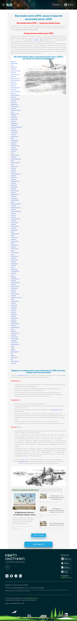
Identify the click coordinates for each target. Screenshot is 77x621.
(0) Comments (17, 528)
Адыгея (13, 61)
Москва (13, 189)
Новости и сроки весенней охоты (25, 490)
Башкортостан (15, 78)
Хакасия (13, 331)
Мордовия (14, 187)
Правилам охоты (22, 375)
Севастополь (15, 286)
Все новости (38, 544)
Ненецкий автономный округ (15, 200)
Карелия (13, 144)
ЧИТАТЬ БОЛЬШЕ (38, 535)
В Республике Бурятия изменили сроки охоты (56, 524)
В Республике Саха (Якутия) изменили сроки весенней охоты (56, 497)
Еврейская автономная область (14, 106)
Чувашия (14, 340)
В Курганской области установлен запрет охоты (24, 514)
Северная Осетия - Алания (14, 290)
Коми (12, 153)
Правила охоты (23, 461)
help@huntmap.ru (66, 578)
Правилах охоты (56, 410)
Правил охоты (38, 40)
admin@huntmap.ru (32, 598)
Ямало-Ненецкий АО (14, 357)
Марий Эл (14, 185)
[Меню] (3, 5)
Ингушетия (14, 117)
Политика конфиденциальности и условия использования (24, 588)
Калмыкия (14, 131)
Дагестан (14, 103)
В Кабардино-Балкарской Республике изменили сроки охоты (56, 510)
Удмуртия (14, 322)
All (64, 490)
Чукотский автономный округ (15, 344)
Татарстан (14, 305)
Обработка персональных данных (16, 585)
